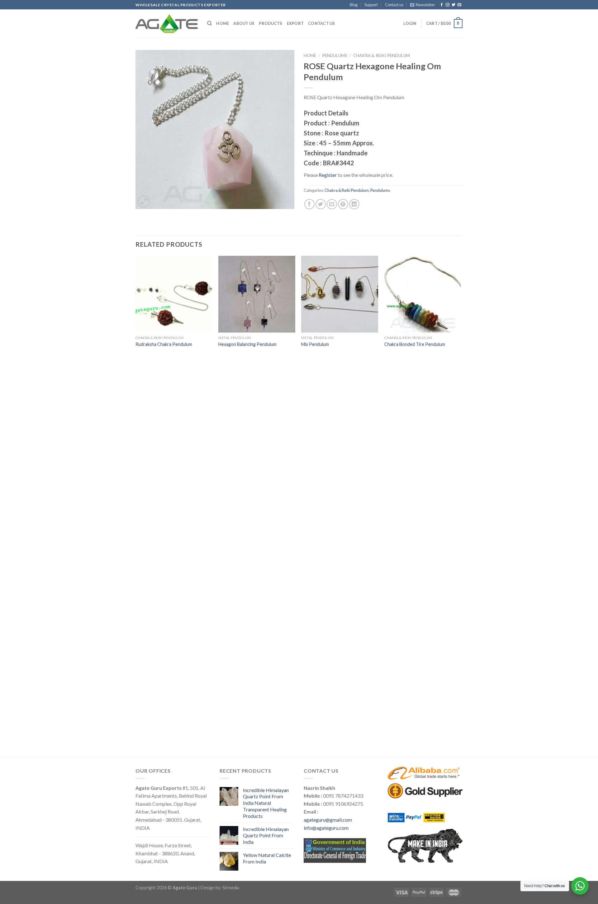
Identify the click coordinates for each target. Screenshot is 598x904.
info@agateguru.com (326, 828)
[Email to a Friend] (332, 204)
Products (270, 23)
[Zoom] (144, 202)
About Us (243, 23)
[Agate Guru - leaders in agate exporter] (166, 23)
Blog (354, 4)
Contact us (394, 4)
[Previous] (135, 505)
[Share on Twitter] (321, 204)
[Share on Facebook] (309, 204)
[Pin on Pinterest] (343, 204)
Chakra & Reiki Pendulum (381, 55)
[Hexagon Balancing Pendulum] (256, 294)
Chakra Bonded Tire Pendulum (414, 344)
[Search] (209, 23)
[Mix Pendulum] (339, 294)
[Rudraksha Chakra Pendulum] (173, 294)
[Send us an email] (459, 5)
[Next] (460, 505)
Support (371, 4)
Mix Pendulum (315, 344)
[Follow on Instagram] (447, 5)
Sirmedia (230, 887)
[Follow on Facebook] (442, 5)
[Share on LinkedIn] (354, 204)
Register (328, 175)
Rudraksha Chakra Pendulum (163, 344)
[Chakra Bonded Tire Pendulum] (422, 294)
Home (222, 23)
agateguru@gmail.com (328, 820)
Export (295, 23)
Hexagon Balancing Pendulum (247, 344)
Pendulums (334, 55)
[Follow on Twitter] (453, 5)
